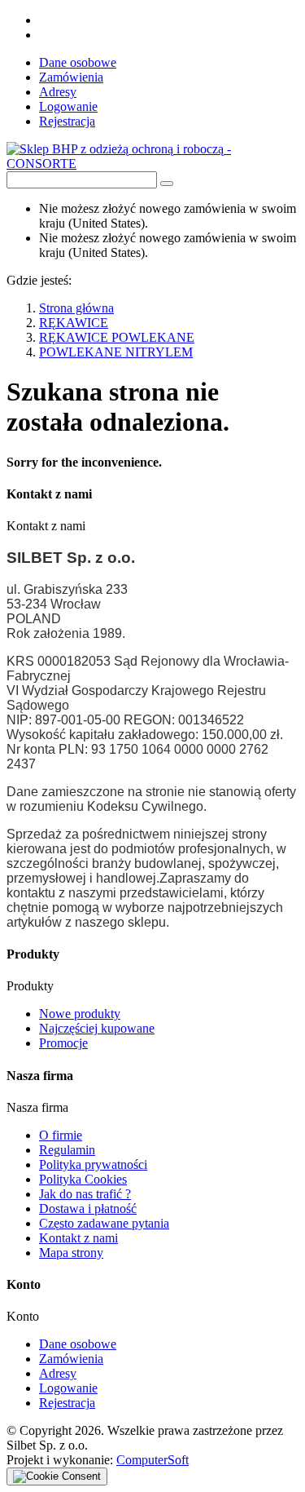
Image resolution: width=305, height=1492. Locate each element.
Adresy (57, 92)
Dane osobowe (77, 62)
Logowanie (68, 106)
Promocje (63, 1043)
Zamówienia (71, 77)
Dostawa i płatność (88, 1208)
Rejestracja (67, 121)
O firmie (60, 1135)
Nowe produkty (79, 1013)
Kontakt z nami (78, 1238)
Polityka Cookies (83, 1179)
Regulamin (67, 1150)
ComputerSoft (152, 1460)
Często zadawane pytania (104, 1223)
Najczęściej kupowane (97, 1028)
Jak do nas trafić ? (85, 1194)
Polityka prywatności (93, 1164)
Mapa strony (71, 1253)
